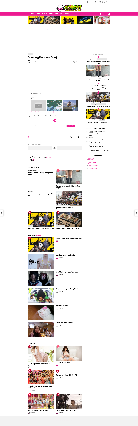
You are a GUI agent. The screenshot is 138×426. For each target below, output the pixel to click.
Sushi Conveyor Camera (64, 323)
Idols (61, 13)
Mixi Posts (64, 204)
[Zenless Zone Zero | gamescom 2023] (36, 20)
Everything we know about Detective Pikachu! (84, 25)
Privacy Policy (87, 420)
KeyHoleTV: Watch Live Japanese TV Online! (40, 387)
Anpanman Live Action (68, 112)
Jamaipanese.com (92, 161)
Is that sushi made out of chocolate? (99, 150)
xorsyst (90, 137)
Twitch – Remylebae (93, 165)
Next (109, 22)
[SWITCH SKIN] (100, 13)
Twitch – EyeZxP (92, 162)
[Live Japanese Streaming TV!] (41, 401)
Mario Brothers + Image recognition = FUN (40, 173)
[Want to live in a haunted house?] (41, 278)
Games (51, 13)
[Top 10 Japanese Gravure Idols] (41, 354)
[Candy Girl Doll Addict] (69, 353)
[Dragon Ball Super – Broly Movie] (41, 295)
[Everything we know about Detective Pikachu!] (85, 20)
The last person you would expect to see (41, 195)
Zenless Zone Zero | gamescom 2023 (35, 25)
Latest (90, 2)
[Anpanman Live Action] (70, 105)
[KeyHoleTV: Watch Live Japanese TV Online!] (41, 377)
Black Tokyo (91, 158)
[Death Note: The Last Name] (69, 401)
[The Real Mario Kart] (1, 213)
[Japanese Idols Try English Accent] (69, 20)
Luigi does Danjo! (50, 112)
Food (58, 226)
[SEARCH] (106, 14)
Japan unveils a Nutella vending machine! (102, 25)
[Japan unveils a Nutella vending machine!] (102, 20)
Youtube (30, 226)
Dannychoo (91, 159)
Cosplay (44, 13)
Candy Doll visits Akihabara (96, 143)
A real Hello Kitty (62, 306)
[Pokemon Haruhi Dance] (38, 105)
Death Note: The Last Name (66, 410)
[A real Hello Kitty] (41, 312)
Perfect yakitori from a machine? (50, 25)
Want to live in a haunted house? (67, 272)
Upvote (40, 148)
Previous (28, 22)
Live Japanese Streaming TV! (38, 410)
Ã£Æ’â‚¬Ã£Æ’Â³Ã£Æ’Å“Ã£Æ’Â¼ (46, 116)
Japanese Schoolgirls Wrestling (67, 375)
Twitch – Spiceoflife (92, 166)
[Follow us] (103, 14)
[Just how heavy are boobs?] (41, 261)
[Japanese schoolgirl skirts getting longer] (69, 177)
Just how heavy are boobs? (66, 255)
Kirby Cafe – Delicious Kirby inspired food (99, 139)
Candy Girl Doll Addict (64, 362)
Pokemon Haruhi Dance (36, 112)
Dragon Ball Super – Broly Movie (67, 289)
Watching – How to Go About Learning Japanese (97, 132)
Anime (38, 13)
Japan (56, 13)
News (32, 13)
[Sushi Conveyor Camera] (41, 329)
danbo (57, 116)
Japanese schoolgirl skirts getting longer (68, 187)
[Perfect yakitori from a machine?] (52, 20)
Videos (67, 13)
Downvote (69, 148)
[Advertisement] (69, 40)
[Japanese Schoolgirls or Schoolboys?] (69, 198)
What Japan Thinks (92, 168)
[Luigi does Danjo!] (54, 105)
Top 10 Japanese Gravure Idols (39, 364)
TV (69, 204)
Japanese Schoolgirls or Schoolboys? (64, 208)
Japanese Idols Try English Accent (67, 25)
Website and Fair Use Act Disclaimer (64, 420)
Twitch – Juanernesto (93, 163)
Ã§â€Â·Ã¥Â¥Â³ (33, 116)
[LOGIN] (109, 14)
